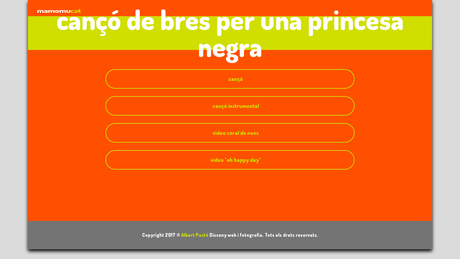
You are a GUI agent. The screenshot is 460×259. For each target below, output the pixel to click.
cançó (235, 79)
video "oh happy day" (235, 159)
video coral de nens (235, 133)
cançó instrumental (235, 106)
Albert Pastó (194, 235)
